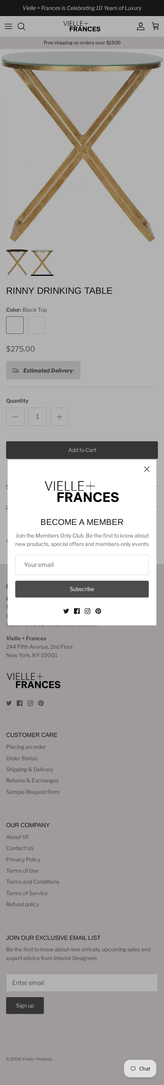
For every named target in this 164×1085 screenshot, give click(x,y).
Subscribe (82, 589)
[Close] (146, 469)
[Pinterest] (98, 611)
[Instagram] (87, 611)
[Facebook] (77, 611)
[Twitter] (66, 611)
